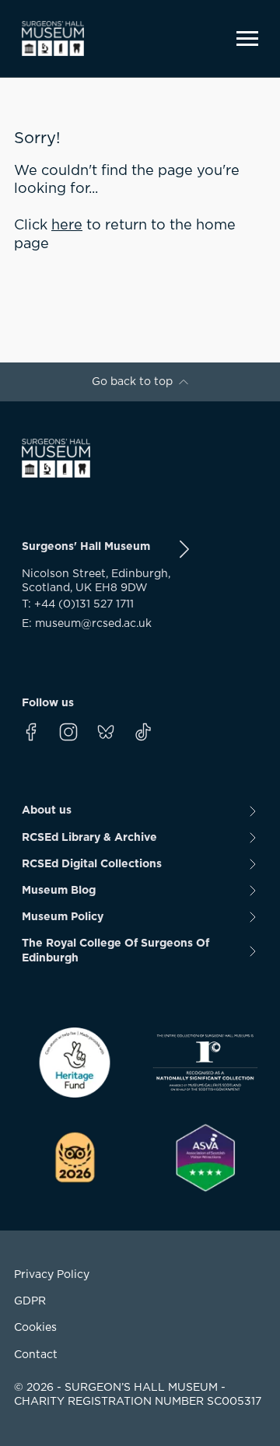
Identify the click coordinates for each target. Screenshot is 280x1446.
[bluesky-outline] (105, 732)
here (66, 226)
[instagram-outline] (68, 732)
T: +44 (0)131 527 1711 (78, 604)
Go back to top (132, 381)
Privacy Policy (51, 1274)
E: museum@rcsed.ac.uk (87, 623)
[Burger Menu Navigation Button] (247, 38)
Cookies (35, 1327)
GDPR (30, 1301)
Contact (36, 1355)
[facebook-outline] (31, 732)
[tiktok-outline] (143, 732)
